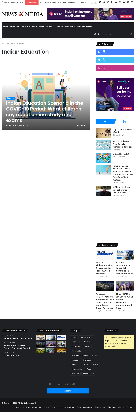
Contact (130, 407)
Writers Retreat (88, 374)
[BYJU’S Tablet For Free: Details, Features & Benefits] (103, 145)
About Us (20, 407)
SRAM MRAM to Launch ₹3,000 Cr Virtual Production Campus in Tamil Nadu (124, 301)
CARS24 (87, 346)
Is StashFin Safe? (121, 154)
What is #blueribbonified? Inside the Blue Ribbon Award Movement (104, 268)
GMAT (95, 364)
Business (14, 26)
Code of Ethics (49, 407)
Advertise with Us (33, 407)
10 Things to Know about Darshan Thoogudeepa (121, 190)
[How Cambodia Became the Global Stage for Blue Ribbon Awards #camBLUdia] (40, 337)
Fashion (59, 26)
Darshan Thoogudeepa (79, 355)
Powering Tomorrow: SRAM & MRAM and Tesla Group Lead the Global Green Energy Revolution (105, 301)
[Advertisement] (115, 220)
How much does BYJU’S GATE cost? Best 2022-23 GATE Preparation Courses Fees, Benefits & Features (123, 173)
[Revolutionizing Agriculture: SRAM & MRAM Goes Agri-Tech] (40, 350)
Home (5, 26)
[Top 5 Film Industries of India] (103, 133)
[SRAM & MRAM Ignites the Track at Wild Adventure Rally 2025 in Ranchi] (51, 350)
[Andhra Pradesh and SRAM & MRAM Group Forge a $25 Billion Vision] (61, 344)
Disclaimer (112, 407)
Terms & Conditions (85, 407)
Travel (89, 369)
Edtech (94, 355)
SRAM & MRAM (77, 369)
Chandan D (12, 125)
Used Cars (75, 374)
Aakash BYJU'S (86, 337)
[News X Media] (22, 13)
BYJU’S (87, 342)
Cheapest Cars (76, 351)
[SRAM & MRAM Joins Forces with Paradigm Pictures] (61, 350)
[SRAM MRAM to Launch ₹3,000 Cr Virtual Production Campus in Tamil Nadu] (125, 286)
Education (70, 26)
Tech (34, 26)
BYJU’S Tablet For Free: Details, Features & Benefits (122, 144)
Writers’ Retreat (85, 26)
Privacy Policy (100, 407)
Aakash (74, 337)
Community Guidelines (66, 407)
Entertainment (46, 26)
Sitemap (121, 407)
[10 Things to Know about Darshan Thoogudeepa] (103, 191)
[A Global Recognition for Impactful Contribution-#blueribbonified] (125, 255)
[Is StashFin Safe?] (103, 158)
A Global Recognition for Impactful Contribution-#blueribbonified (124, 268)
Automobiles (76, 342)
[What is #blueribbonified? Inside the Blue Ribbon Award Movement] (105, 255)
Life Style (25, 26)
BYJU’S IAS (75, 346)
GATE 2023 (85, 364)
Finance (74, 364)
